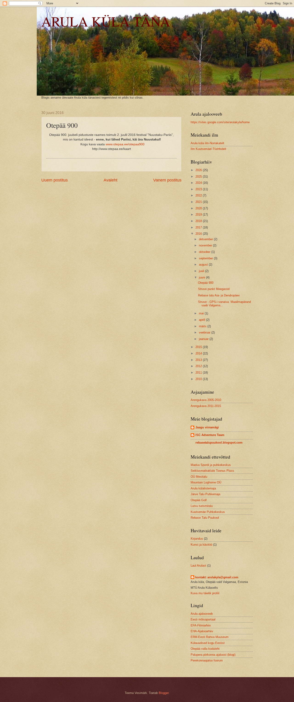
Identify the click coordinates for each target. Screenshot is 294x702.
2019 (199, 214)
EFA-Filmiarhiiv (201, 625)
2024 (199, 182)
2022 (199, 195)
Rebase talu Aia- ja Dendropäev (219, 295)
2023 (199, 189)
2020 (199, 208)
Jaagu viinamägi (207, 427)
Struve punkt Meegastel (214, 289)
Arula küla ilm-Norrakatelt (207, 143)
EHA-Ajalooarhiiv (202, 631)
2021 (199, 202)
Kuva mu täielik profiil (205, 593)
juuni (202, 277)
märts (203, 326)
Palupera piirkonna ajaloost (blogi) (213, 654)
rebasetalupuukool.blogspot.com (219, 442)
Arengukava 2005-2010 (206, 400)
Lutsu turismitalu (202, 506)
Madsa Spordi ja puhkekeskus (211, 465)
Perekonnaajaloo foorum (207, 660)
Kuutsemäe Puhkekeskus (208, 512)
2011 (199, 372)
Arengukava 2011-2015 (206, 406)
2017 (199, 227)
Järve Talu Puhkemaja (205, 494)
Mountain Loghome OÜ (206, 482)
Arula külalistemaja (203, 488)
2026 (199, 170)
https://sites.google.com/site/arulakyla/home (220, 122)
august (204, 264)
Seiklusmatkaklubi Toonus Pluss (212, 470)
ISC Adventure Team (209, 435)
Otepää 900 (205, 282)
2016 (199, 233)
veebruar (205, 332)
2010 (199, 379)
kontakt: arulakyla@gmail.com (216, 577)
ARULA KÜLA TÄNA (105, 21)
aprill (202, 320)
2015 (199, 347)
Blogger (164, 693)
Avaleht (110, 180)
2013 (199, 360)
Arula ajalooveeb (202, 613)
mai (202, 313)
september (206, 258)
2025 (199, 176)
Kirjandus (197, 538)
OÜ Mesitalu (199, 476)
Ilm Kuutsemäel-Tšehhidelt (208, 149)
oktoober (205, 252)
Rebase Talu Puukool (205, 517)
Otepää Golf (199, 500)
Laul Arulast (198, 565)
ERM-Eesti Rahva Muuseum (210, 637)
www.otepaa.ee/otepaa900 (125, 144)
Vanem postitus (167, 180)
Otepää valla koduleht (205, 648)
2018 (199, 221)
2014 (199, 353)
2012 (199, 366)
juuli (202, 271)
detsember (206, 239)
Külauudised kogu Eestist (208, 643)
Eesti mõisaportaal (203, 619)
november (206, 245)
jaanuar (204, 339)
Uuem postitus (54, 180)
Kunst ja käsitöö (201, 544)
